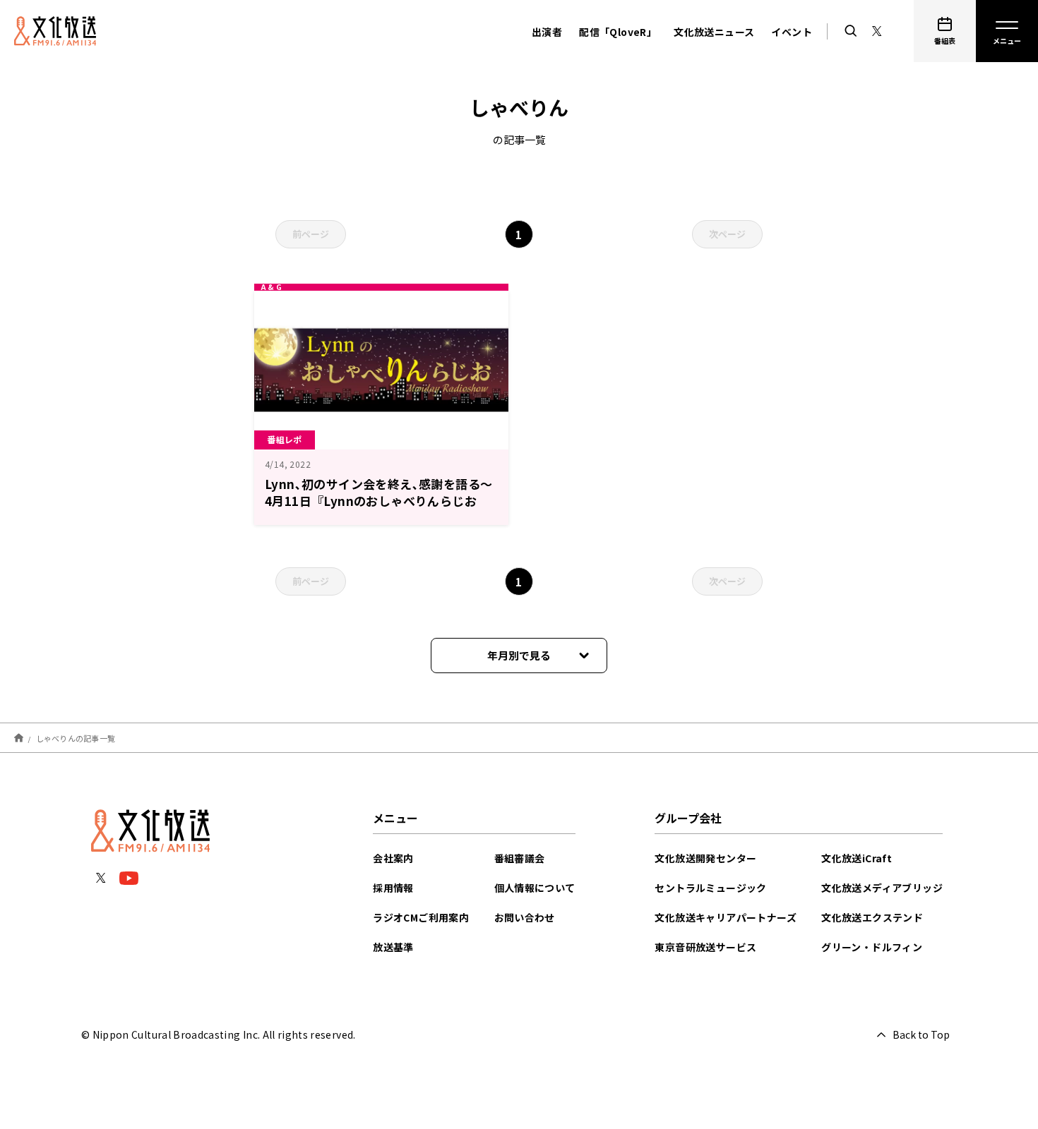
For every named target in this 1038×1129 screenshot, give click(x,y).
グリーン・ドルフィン (871, 947)
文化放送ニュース (714, 32)
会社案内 (393, 858)
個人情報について (534, 888)
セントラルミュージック (710, 888)
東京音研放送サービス (705, 947)
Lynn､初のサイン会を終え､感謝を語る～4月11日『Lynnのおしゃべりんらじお (378, 492)
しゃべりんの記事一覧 (76, 737)
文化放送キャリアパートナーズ (726, 917)
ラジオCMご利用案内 (421, 917)
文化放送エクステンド (872, 917)
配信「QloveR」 (618, 32)
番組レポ (284, 439)
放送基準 (393, 947)
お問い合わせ (524, 917)
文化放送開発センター (705, 858)
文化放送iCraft (856, 858)
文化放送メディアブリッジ (882, 888)
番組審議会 (519, 858)
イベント (791, 32)
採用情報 (393, 888)
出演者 (547, 32)
